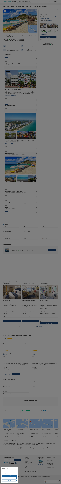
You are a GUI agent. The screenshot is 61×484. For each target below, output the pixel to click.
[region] (9, 475)
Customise (9, 480)
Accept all (9, 475)
